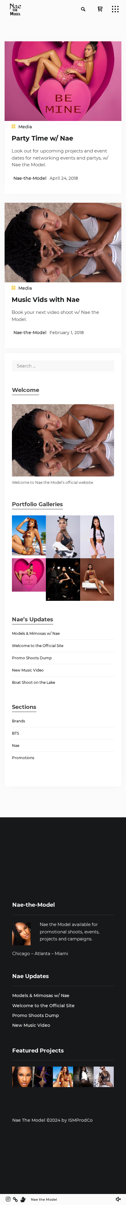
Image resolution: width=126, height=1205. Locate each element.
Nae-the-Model (29, 178)
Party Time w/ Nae (42, 138)
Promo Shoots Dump (32, 658)
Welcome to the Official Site (37, 645)
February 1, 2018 (67, 332)
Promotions (23, 757)
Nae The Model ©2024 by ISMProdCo (52, 1120)
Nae (15, 745)
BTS (15, 733)
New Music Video (28, 670)
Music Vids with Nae (46, 299)
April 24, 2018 (64, 178)
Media (25, 127)
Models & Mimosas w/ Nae (36, 633)
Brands (18, 721)
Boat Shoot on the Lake (33, 682)
